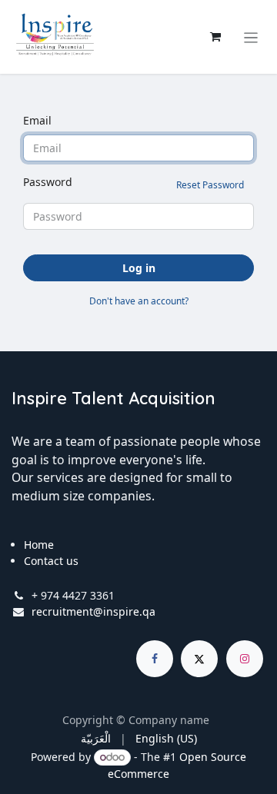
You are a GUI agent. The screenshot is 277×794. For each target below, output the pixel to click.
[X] (199, 658)
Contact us (51, 560)
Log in (138, 268)
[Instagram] (244, 658)
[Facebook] (154, 658)
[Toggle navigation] (251, 37)
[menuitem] (96, 738)
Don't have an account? (139, 300)
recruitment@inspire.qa (93, 611)
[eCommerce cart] (215, 36)
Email (37, 120)
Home (39, 544)
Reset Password (210, 184)
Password (133, 182)
